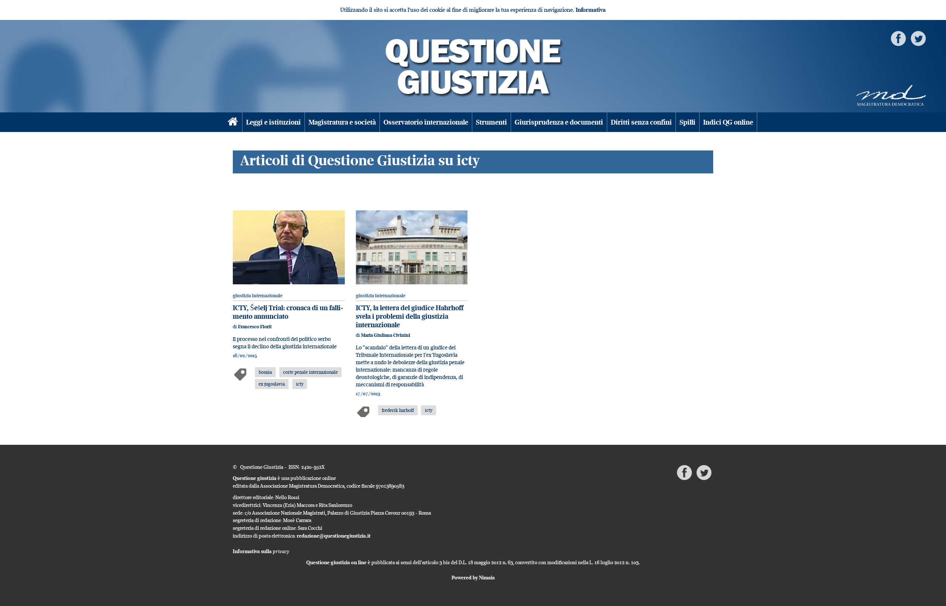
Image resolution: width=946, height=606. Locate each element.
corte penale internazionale (310, 372)
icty (299, 384)
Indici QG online (728, 122)
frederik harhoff (398, 410)
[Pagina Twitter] (918, 37)
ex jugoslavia (272, 384)
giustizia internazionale (257, 295)
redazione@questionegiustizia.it (334, 535)
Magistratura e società (342, 122)
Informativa (591, 9)
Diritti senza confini (641, 122)
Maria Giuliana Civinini (385, 335)
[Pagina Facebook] (898, 37)
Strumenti (491, 122)
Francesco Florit (255, 326)
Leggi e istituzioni (273, 122)
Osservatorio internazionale (426, 122)
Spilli (687, 122)
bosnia (265, 372)
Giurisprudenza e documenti (559, 122)
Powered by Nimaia (473, 577)
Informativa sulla (261, 551)
